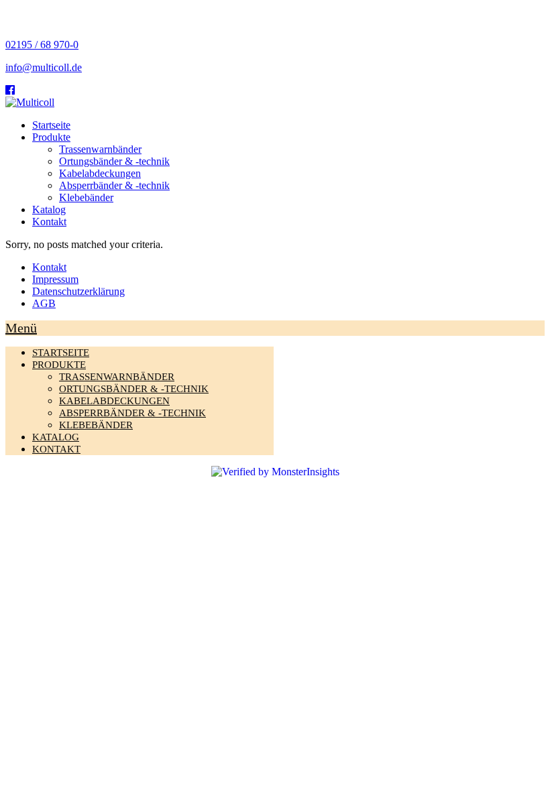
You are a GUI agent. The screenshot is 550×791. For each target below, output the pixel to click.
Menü (21, 327)
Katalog (49, 209)
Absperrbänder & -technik (114, 185)
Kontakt (49, 221)
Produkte (51, 137)
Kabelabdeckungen (100, 173)
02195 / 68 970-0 (41, 44)
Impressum (55, 279)
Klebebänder (86, 197)
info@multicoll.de (43, 67)
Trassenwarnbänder (100, 149)
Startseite (51, 125)
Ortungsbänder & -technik (114, 161)
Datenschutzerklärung (78, 291)
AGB (44, 303)
